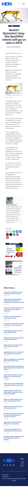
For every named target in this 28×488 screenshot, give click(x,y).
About (22, 464)
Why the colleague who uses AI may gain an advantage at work (14, 359)
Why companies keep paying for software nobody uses (13, 407)
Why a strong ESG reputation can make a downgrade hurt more (13, 400)
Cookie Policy (5, 476)
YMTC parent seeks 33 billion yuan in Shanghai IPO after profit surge (13, 384)
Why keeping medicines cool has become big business (13, 331)
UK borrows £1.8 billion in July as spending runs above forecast (13, 292)
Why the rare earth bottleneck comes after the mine (12, 317)
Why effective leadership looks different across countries (13, 423)
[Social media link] (4, 465)
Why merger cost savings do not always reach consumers (13, 345)
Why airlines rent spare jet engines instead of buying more (14, 338)
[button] (19, 4)
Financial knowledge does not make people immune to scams (13, 430)
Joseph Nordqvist (16, 47)
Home (22, 462)
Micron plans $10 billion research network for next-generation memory (13, 376)
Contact (22, 465)
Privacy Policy (5, 474)
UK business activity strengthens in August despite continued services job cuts (14, 367)
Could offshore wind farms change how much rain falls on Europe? (14, 324)
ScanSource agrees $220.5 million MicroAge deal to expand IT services (14, 438)
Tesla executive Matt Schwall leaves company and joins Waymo (17, 269)
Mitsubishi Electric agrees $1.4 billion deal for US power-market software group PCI (13, 392)
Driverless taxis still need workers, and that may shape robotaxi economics (14, 309)
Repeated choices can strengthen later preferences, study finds (13, 352)
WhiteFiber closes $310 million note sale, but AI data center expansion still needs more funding (14, 301)
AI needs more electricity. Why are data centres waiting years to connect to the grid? (14, 415)
